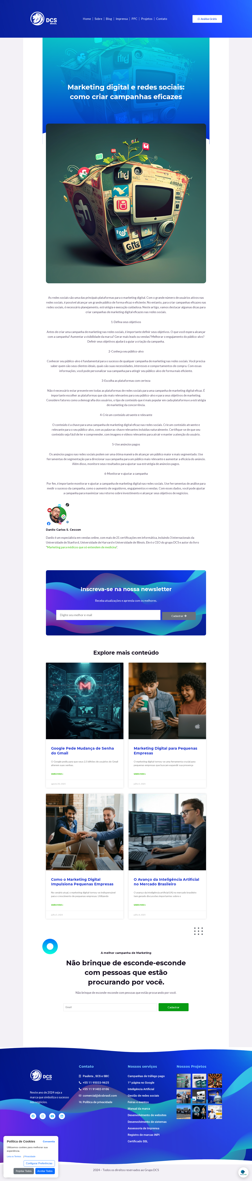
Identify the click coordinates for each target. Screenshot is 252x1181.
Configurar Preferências (39, 1163)
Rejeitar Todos (24, 1171)
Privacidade (29, 1156)
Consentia (49, 1141)
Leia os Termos (14, 1156)
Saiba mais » (57, 774)
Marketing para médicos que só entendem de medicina (81, 547)
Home (87, 19)
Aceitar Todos (45, 1171)
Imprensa (122, 19)
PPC (134, 19)
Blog (109, 19)
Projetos (146, 19)
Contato (161, 19)
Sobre (98, 19)
